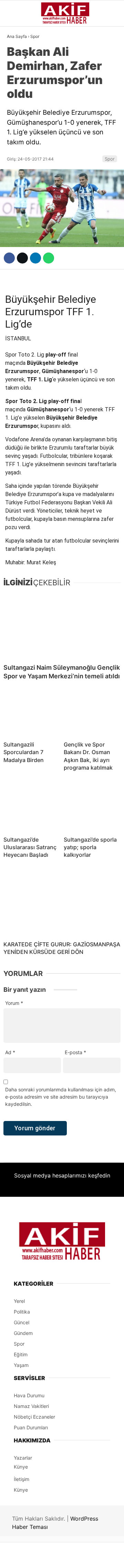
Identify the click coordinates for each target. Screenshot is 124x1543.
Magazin (21, 140)
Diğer (17, 210)
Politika (20, 182)
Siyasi (17, 84)
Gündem (20, 56)
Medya (18, 154)
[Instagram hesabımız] (59, 1531)
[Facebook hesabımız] (20, 1531)
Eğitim (18, 196)
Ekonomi (21, 98)
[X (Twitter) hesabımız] (39, 1531)
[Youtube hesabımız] (78, 1531)
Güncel (19, 70)
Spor (16, 126)
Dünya (18, 112)
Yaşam (18, 168)
